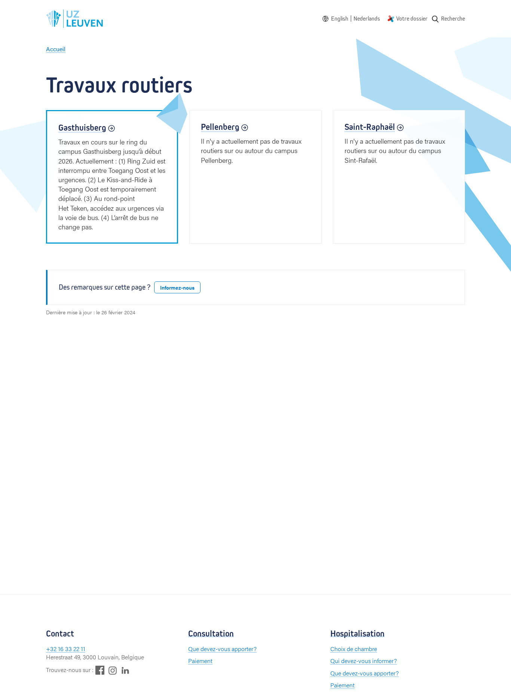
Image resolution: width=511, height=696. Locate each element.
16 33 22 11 (71, 648)
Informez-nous (177, 287)
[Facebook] (99, 670)
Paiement (200, 660)
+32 (52, 648)
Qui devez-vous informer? (363, 660)
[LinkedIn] (125, 670)
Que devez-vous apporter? (222, 648)
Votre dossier (412, 18)
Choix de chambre (353, 648)
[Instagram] (112, 670)
